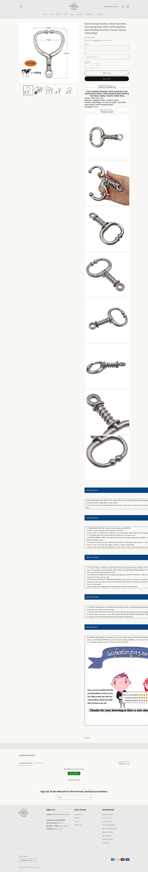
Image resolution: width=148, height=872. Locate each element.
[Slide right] (77, 90)
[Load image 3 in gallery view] (49, 90)
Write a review (74, 773)
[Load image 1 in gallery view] (28, 90)
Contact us (77, 814)
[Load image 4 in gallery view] (59, 90)
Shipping (96, 40)
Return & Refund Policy (109, 828)
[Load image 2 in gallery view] (38, 90)
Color (86, 44)
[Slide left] (21, 90)
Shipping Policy (107, 839)
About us (77, 818)
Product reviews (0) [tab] (25, 763)
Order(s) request (107, 814)
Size (86, 53)
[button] (21, 6)
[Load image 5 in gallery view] (70, 90)
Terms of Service (107, 821)
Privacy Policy (106, 818)
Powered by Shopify (34, 867)
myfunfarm (25, 867)
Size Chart (105, 843)
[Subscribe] (90, 797)
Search (76, 821)
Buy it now (107, 79)
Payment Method (107, 832)
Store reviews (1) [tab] (38, 763)
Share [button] (88, 738)
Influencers (78, 825)
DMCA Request (107, 836)
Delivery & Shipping (108, 825)
